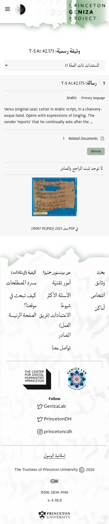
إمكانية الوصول (54, 455)
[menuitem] (100, 283)
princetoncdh (58, 432)
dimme (96, 151)
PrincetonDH (57, 419)
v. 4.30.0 (55, 500)
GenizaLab (55, 406)
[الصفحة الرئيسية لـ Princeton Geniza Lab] (73, 379)
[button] (87, 14)
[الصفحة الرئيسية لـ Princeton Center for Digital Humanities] (36, 378)
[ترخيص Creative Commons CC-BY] (54, 482)
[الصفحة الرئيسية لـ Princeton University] (54, 515)
